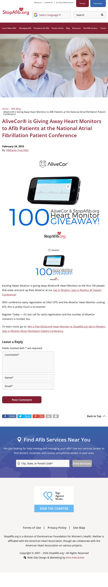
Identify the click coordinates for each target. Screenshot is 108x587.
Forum (103, 28)
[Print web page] (49, 416)
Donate (82, 3)
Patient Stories (58, 28)
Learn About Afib (9, 28)
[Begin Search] (102, 14)
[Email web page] (56, 416)
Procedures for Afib (41, 28)
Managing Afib (25, 28)
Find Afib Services (90, 28)
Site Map (79, 528)
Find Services (82, 463)
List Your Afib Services (64, 2)
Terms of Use (32, 528)
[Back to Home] (15, 11)
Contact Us (48, 2)
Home (5, 108)
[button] (39, 416)
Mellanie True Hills (17, 150)
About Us (37, 2)
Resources (76, 28)
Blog (68, 28)
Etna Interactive (75, 557)
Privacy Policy (57, 528)
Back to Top (94, 416)
